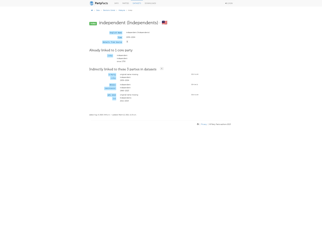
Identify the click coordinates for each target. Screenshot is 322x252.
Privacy (204, 124)
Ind (114, 99)
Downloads (150, 3)
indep (110, 56)
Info (116, 3)
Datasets (137, 3)
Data (98, 10)
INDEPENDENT (110, 88)
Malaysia (122, 10)
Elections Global (109, 10)
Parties (125, 3)
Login (230, 3)
